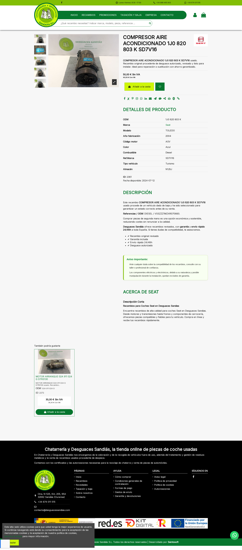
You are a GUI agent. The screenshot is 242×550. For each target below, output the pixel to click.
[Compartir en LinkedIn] (146, 98)
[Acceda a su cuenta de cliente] (195, 14)
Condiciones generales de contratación (128, 482)
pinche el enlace (13, 536)
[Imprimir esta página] (169, 98)
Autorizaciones (162, 488)
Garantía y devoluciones (128, 496)
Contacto (80, 497)
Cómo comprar (123, 476)
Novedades (82, 484)
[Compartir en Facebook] (124, 98)
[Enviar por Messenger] (160, 98)
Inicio (78, 476)
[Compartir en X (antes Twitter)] (128, 98)
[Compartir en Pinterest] (133, 98)
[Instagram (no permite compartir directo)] (137, 98)
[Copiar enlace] (178, 98)
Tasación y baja (84, 488)
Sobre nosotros (84, 493)
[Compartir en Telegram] (155, 98)
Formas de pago (123, 488)
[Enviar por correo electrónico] (150, 98)
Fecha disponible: (132, 180)
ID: (124, 176)
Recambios (81, 480)
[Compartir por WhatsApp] (141, 98)
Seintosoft (173, 542)
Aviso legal (160, 476)
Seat (168, 124)
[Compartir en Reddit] (164, 98)
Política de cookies (164, 484)
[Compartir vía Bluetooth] (174, 98)
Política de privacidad (165, 480)
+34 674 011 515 (46, 501)
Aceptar (11, 542)
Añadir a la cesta (141, 86)
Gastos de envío (123, 492)
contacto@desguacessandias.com (52, 510)
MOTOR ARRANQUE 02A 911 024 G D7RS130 (54, 378)
